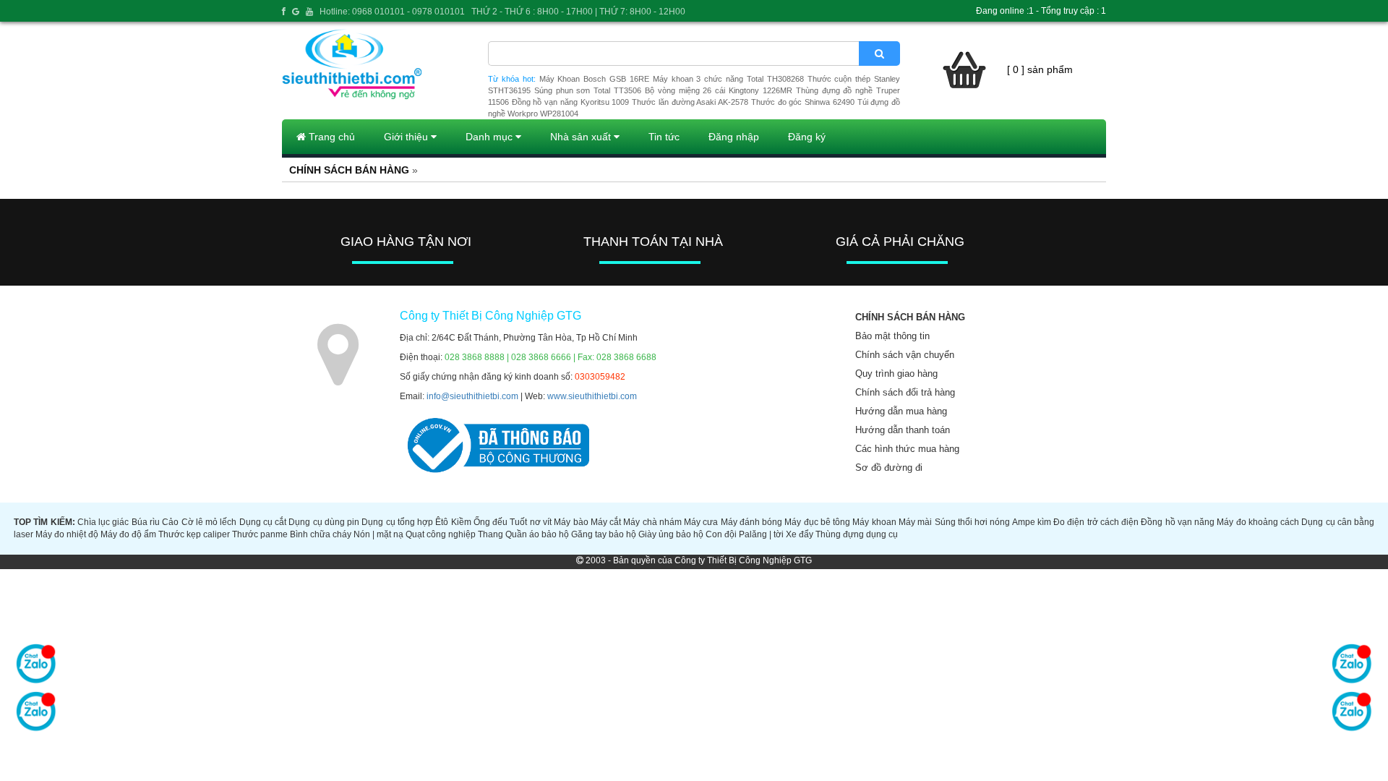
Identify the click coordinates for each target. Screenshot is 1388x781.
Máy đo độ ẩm (128, 534)
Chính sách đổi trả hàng (905, 392)
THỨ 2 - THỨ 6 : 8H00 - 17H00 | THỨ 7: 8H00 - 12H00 (578, 12)
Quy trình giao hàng (896, 373)
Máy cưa (701, 522)
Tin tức (664, 136)
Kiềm (461, 522)
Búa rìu (146, 522)
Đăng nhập (733, 136)
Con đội (721, 534)
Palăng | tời (761, 534)
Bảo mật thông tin (892, 335)
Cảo (170, 522)
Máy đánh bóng (752, 522)
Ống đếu (490, 522)
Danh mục (490, 136)
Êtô (441, 522)
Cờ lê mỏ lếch (209, 522)
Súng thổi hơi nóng (973, 522)
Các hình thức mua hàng (907, 448)
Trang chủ (330, 136)
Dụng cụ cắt (263, 522)
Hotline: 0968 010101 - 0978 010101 (392, 12)
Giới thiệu (407, 136)
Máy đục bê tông (817, 522)
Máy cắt (606, 522)
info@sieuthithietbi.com (472, 396)
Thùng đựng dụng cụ (856, 534)
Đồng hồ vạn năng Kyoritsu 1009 (571, 102)
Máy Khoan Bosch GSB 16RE (594, 78)
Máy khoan (874, 522)
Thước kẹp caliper (194, 534)
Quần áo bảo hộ (537, 534)
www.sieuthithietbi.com (592, 396)
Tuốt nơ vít (531, 522)
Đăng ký (807, 136)
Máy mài (915, 522)
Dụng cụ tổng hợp (397, 522)
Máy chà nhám (652, 522)
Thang (490, 534)
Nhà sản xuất (582, 136)
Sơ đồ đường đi (888, 467)
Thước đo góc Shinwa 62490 (802, 102)
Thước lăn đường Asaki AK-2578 (690, 102)
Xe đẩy (799, 534)
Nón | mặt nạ (378, 534)
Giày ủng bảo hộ (670, 534)
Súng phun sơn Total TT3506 (587, 90)
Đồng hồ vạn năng (1177, 522)
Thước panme (260, 534)
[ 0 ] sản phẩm (1040, 69)
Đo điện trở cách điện (1096, 522)
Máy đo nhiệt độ (66, 534)
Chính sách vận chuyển (904, 354)
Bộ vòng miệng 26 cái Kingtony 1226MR (718, 90)
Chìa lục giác (103, 522)
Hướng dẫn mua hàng (901, 411)
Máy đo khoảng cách (1258, 522)
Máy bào (571, 522)
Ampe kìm (1031, 522)
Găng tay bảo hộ (603, 534)
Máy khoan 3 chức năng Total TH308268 (728, 78)
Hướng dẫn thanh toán (902, 429)
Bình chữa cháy (320, 534)
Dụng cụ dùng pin (323, 522)
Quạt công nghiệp (441, 534)
